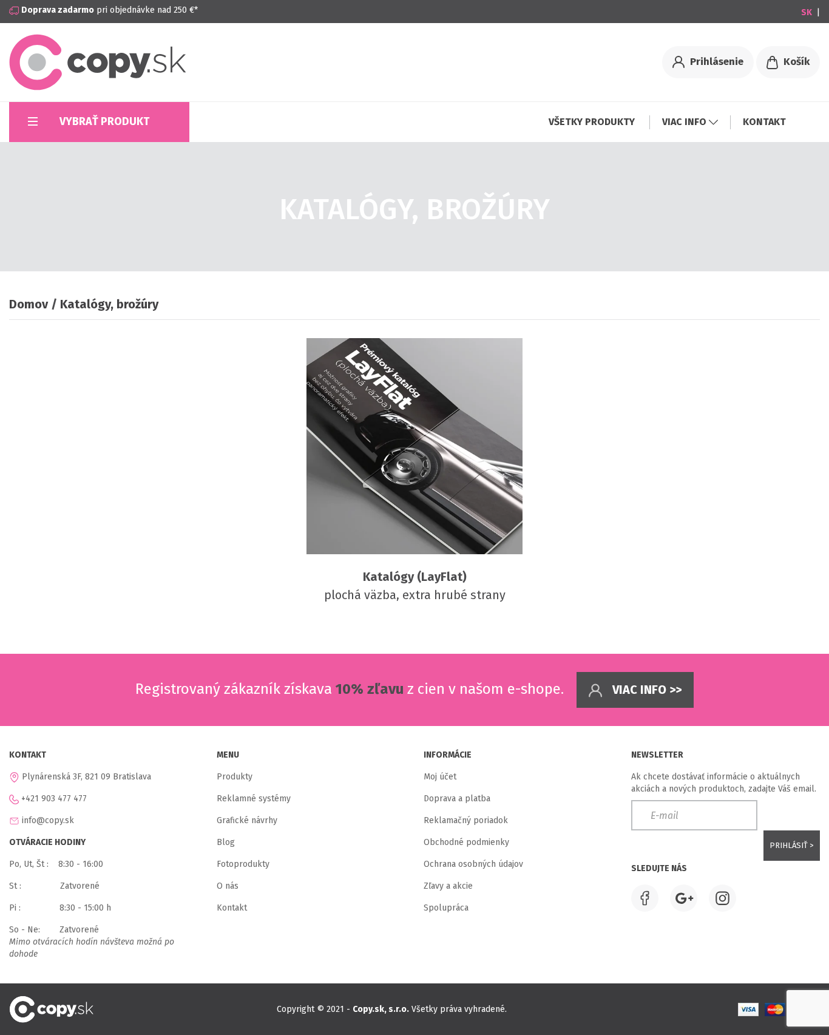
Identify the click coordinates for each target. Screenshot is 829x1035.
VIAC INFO (685, 121)
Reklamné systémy (254, 798)
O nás (228, 886)
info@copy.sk (48, 820)
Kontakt (232, 908)
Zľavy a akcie (448, 886)
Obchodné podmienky (466, 842)
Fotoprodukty (243, 864)
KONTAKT (764, 121)
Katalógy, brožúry (109, 304)
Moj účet (440, 777)
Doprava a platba (457, 798)
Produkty (234, 777)
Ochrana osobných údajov (473, 864)
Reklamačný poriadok (466, 820)
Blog (226, 842)
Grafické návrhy (247, 820)
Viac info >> (645, 689)
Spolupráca (446, 908)
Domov (28, 304)
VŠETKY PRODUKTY (593, 121)
